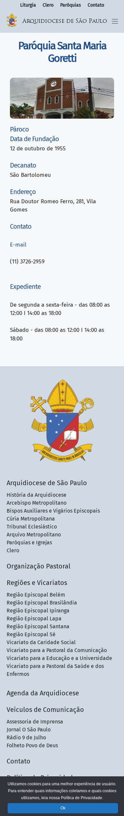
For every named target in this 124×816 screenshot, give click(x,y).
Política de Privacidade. (82, 798)
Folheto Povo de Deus (32, 745)
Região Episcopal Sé (31, 634)
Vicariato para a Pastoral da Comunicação (57, 650)
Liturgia (28, 5)
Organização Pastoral (38, 566)
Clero (48, 5)
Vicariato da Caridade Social (41, 642)
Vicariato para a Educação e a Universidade (59, 658)
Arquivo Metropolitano (34, 534)
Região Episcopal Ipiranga (38, 610)
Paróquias (70, 5)
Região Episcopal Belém (36, 595)
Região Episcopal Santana (38, 626)
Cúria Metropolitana (31, 519)
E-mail (18, 244)
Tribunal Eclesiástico (32, 527)
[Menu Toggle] (114, 21)
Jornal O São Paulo (29, 729)
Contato (96, 5)
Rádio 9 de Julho (26, 737)
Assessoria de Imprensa (35, 722)
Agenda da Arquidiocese (43, 693)
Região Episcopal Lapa (34, 618)
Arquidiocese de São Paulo (64, 21)
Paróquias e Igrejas (29, 542)
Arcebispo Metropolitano (36, 503)
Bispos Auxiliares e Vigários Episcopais (53, 511)
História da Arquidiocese (36, 495)
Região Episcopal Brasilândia (42, 603)
